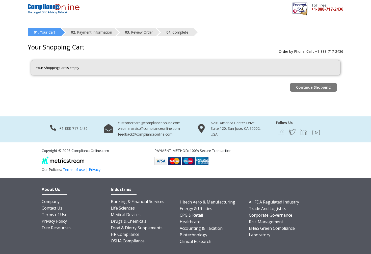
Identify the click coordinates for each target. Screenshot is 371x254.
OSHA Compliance (128, 241)
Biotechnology (193, 235)
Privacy (94, 169)
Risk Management (266, 221)
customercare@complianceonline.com (149, 122)
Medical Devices (126, 214)
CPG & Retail (191, 215)
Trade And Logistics (267, 208)
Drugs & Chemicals (128, 221)
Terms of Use (54, 214)
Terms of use (74, 169)
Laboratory (259, 235)
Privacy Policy (54, 221)
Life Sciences (123, 208)
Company (51, 201)
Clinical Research (195, 241)
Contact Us (52, 208)
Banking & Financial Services (137, 201)
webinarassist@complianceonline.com (149, 128)
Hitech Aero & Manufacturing (207, 202)
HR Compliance (125, 234)
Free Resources (56, 228)
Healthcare (190, 221)
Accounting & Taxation (201, 228)
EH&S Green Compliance (272, 228)
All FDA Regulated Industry (274, 202)
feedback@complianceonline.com (145, 134)
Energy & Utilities (196, 208)
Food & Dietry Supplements (137, 228)
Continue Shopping (313, 87)
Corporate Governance (270, 215)
